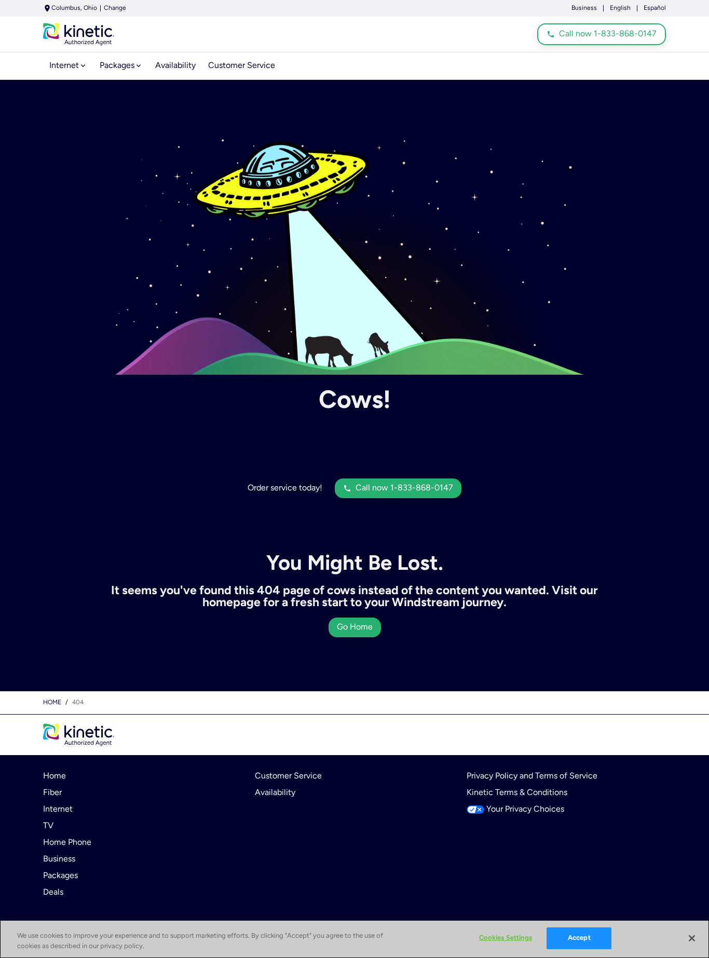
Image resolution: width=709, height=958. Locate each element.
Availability (275, 793)
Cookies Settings (505, 938)
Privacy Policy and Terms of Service (532, 776)
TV (48, 826)
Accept (579, 938)
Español (655, 8)
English (620, 8)
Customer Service (288, 776)
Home (52, 703)
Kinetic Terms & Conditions (517, 793)
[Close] (691, 938)
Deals (53, 892)
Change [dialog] (115, 8)
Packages (60, 876)
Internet (58, 809)
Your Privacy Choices (525, 809)
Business (584, 8)
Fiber (52, 793)
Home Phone (67, 843)
